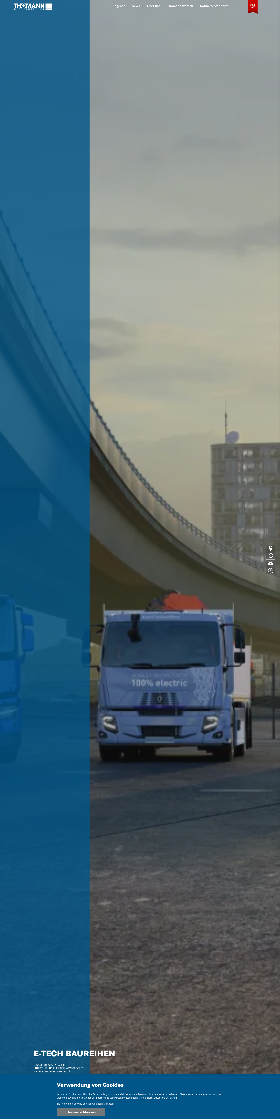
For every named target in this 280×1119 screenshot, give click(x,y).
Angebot (118, 6)
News (136, 6)
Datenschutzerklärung (165, 1097)
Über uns (153, 6)
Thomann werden (180, 6)
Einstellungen (95, 1103)
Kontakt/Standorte (214, 6)
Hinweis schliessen (81, 1112)
